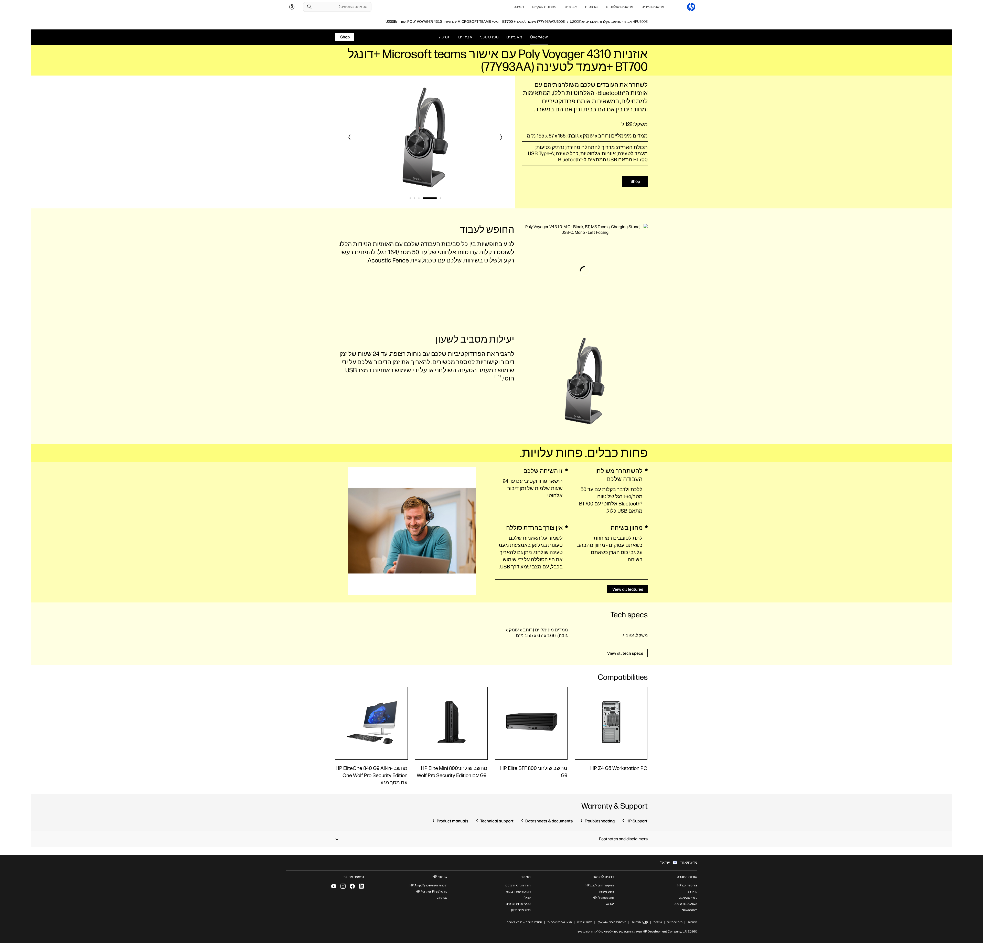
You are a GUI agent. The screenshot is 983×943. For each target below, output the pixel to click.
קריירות (692, 891)
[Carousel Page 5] (410, 198)
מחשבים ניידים (653, 7)
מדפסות (591, 7)
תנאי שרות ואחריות (559, 922)
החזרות (692, 922)
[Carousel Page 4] (414, 198)
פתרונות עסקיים (544, 7)
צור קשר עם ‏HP (687, 885)
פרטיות (636, 922)
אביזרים (571, 7)
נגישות (658, 922)
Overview (539, 37)
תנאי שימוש (584, 922)
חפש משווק (606, 891)
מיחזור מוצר (674, 922)
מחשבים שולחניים (619, 7)
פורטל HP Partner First (431, 891)
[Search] (309, 7)
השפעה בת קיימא (686, 904)
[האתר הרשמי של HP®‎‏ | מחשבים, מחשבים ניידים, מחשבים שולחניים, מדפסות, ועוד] (691, 7)
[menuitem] (653, 7)
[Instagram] (343, 886)
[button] (501, 137)
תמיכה (519, 7)
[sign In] (292, 7)
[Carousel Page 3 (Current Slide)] (425, 198)
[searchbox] (341, 6)
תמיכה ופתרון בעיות (518, 891)
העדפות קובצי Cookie (612, 922)
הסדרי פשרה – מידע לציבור (524, 922)
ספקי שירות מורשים (518, 904)
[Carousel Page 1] (441, 198)
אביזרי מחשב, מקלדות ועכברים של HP (608, 22)
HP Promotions (603, 897)
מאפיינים (514, 37)
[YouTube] (333, 886)
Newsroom (689, 910)
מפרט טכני (489, 37)
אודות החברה (687, 877)
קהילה (526, 897)
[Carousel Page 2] (436, 198)
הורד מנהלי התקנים (518, 885)
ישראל (610, 904)
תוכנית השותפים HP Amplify (428, 885)
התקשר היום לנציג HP (599, 885)
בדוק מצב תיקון (521, 910)
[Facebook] (352, 886)
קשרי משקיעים (688, 897)
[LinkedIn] (361, 886)
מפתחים (441, 897)
